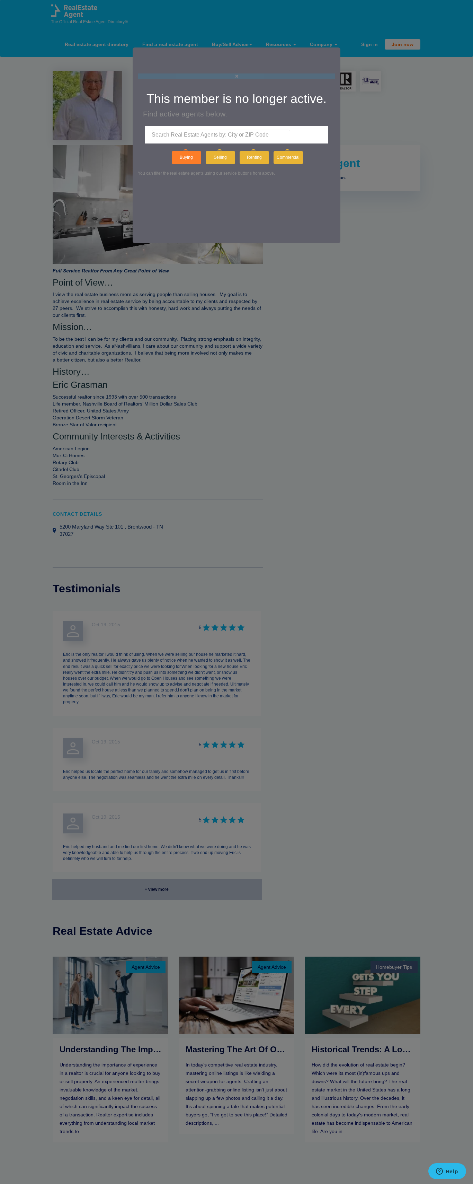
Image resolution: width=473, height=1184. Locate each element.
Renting (254, 157)
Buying (186, 157)
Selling (220, 157)
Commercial (288, 157)
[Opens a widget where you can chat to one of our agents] (447, 1172)
